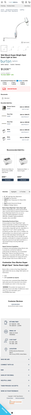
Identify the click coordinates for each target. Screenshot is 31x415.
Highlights (13, 192)
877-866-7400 (22, 2)
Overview (5, 192)
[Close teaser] (12, 413)
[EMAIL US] (15, 332)
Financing (3, 6)
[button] (28, 169)
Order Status (27, 6)
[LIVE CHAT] (15, 341)
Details (8, 108)
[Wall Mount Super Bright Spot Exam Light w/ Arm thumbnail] (4, 48)
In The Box (23, 192)
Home (2, 9)
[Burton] (6, 61)
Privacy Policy (10, 398)
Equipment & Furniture (12, 9)
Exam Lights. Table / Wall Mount (9, 11)
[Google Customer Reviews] (15, 401)
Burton (16, 61)
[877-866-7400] (15, 323)
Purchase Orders (11, 6)
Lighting (22, 9)
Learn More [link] (25, 80)
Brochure (7, 98)
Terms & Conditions (19, 398)
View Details (8, 180)
